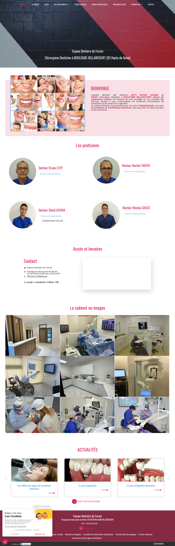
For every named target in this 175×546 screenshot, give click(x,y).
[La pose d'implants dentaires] (88, 470)
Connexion (158, 543)
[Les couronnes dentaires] (141, 470)
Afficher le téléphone (37, 276)
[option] (34, 478)
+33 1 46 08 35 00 (89, 523)
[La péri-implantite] (34, 470)
